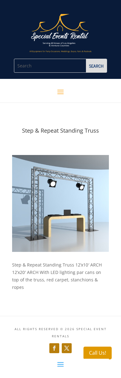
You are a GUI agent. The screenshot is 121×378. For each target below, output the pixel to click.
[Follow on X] (67, 348)
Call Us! (97, 352)
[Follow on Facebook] (54, 348)
